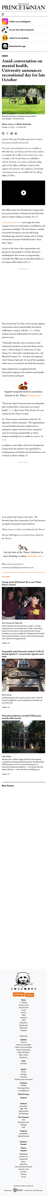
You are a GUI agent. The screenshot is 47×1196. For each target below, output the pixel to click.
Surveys (23, 1063)
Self (23, 1127)
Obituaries (24, 1027)
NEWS (5, 55)
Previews (23, 1077)
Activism (23, 1017)
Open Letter (23, 1055)
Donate (29, 995)
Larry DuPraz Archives (23, 1166)
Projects (23, 1131)
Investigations (23, 1090)
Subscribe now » (36, 556)
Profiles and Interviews (24, 1079)
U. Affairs (23, 1002)
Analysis (23, 1030)
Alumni (23, 1012)
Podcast (23, 1103)
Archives (23, 1141)
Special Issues (23, 1136)
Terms (23, 1177)
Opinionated (23, 1111)
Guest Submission (23, 1049)
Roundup (23, 1106)
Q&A (23, 1015)
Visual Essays (23, 1094)
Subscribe (19, 994)
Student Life (23, 1005)
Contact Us (23, 1156)
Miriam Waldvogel (24, 124)
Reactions (23, 1057)
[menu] (44, 14)
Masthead (24, 1154)
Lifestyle (23, 1125)
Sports (23, 1069)
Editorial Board (23, 1052)
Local (23, 1010)
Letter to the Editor (23, 1044)
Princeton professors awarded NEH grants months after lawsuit (21, 717)
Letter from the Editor (23, 1047)
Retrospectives (23, 1088)
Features (23, 1083)
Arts (23, 1119)
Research (23, 1022)
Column (24, 1042)
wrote (11, 410)
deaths (31, 330)
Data (23, 1061)
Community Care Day (11, 222)
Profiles (23, 1085)
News (23, 1000)
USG (23, 1020)
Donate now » (35, 395)
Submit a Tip (23, 1169)
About (23, 1161)
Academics (23, 1025)
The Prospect (23, 1117)
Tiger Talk (23, 1108)
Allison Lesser (7, 124)
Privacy (23, 1174)
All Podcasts (23, 1113)
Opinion (23, 1039)
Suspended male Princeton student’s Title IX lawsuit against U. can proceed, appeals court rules (23, 654)
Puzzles (24, 1144)
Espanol (23, 1150)
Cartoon (23, 1097)
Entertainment (23, 1122)
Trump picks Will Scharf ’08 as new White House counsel (21, 583)
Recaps (23, 1074)
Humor (23, 1148)
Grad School (23, 1007)
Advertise (23, 1164)
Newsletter (23, 1133)
